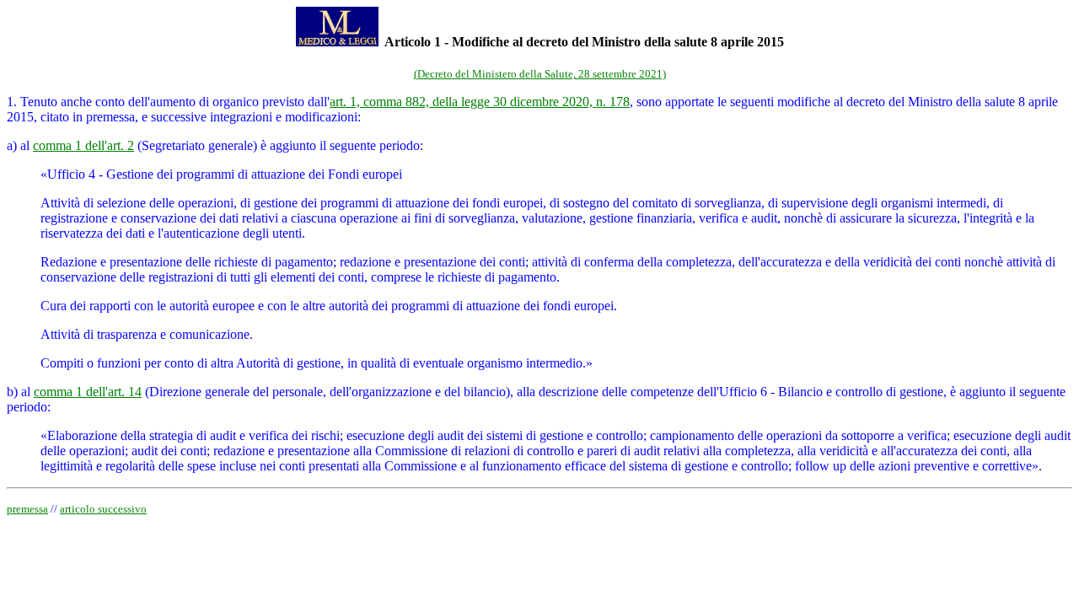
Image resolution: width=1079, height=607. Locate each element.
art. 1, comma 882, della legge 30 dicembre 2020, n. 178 (480, 101)
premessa (27, 508)
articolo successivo (103, 508)
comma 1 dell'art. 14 (88, 391)
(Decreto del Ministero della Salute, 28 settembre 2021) (540, 73)
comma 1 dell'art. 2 (83, 145)
